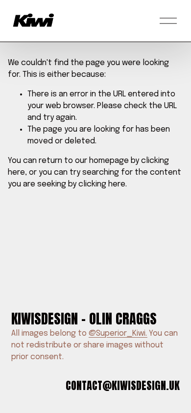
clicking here (101, 184)
